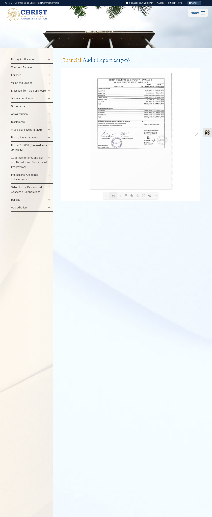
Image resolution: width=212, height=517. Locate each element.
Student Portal (175, 3)
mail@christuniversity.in (140, 3)
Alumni (160, 3)
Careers (195, 3)
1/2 (113, 195)
